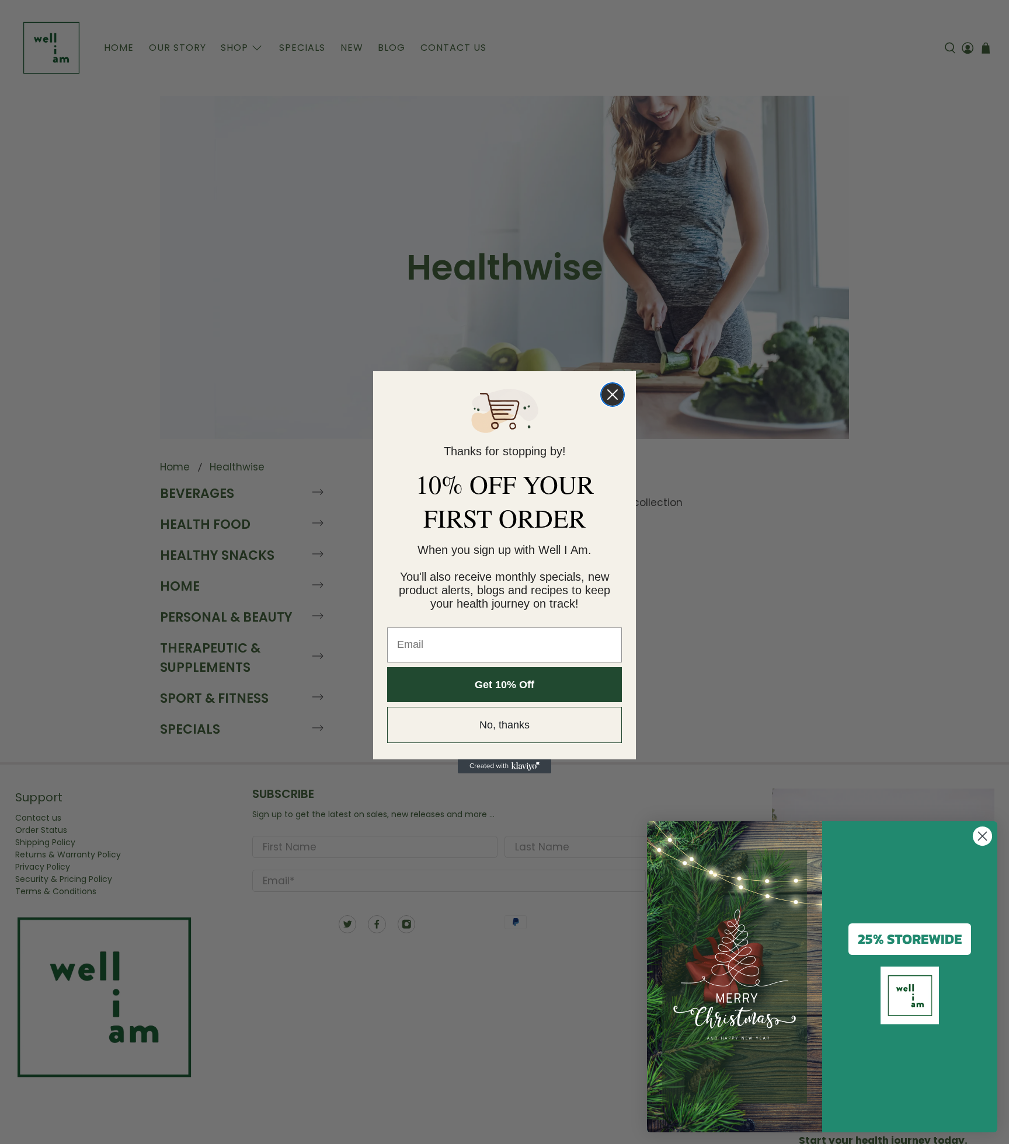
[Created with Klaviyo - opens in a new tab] (504, 766)
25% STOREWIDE (910, 939)
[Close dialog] (612, 394)
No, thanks (504, 725)
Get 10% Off (504, 684)
